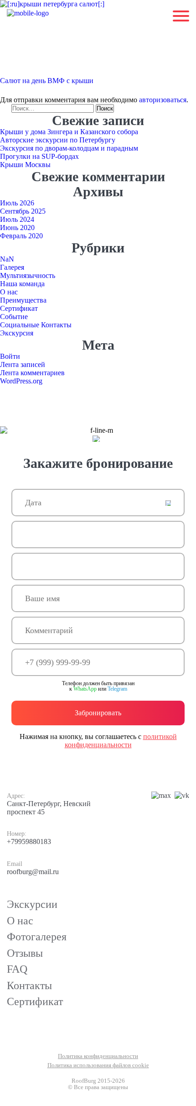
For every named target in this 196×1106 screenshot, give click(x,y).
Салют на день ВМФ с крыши (46, 80)
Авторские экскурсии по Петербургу (57, 140)
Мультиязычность (27, 275)
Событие (14, 316)
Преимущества (23, 300)
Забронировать (98, 713)
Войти (10, 356)
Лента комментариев (32, 373)
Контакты (29, 985)
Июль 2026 (17, 203)
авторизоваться (162, 100)
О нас (9, 292)
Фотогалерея (37, 937)
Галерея (12, 267)
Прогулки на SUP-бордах (39, 156)
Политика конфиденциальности (98, 1056)
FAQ (17, 969)
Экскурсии (32, 904)
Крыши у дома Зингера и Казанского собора (69, 132)
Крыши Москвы (25, 164)
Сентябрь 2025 (23, 211)
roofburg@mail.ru (33, 871)
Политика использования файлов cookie (98, 1065)
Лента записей (22, 364)
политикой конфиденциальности (121, 741)
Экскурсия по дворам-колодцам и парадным (69, 148)
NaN (7, 259)
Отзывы (25, 953)
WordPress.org (21, 381)
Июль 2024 (17, 219)
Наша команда (22, 284)
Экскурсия (16, 333)
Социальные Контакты (36, 325)
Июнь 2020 (17, 227)
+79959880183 (29, 841)
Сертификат (19, 308)
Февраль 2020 (21, 236)
